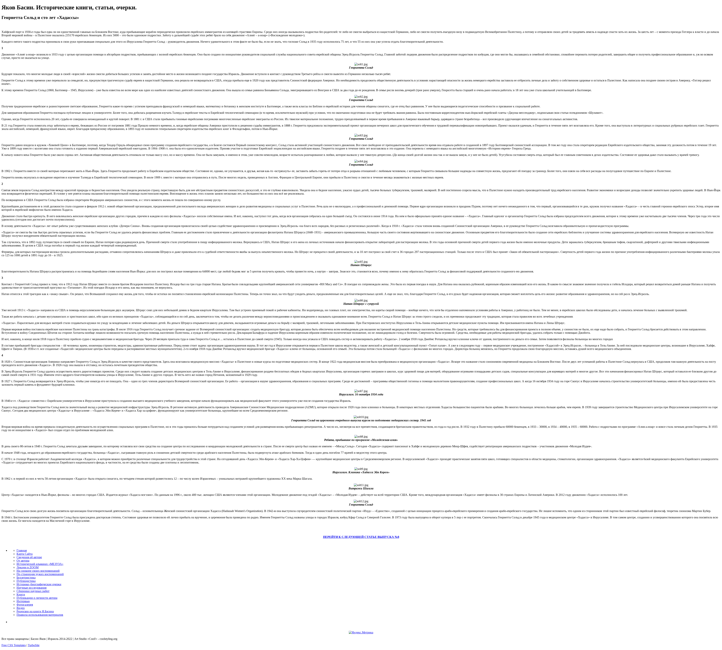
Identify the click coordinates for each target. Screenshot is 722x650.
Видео (21, 608)
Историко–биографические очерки (39, 584)
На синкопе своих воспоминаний (38, 570)
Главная (22, 550)
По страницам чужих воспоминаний (40, 574)
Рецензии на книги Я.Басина (35, 611)
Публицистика (26, 580)
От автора (23, 560)
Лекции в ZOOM (28, 567)
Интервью (23, 601)
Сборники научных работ (33, 591)
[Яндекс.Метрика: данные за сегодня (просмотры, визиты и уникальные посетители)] (361, 632)
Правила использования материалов (40, 614)
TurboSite (33, 645)
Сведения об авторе (29, 557)
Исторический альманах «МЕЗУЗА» (40, 564)
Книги (21, 594)
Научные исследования (31, 587)
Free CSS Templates (14, 645)
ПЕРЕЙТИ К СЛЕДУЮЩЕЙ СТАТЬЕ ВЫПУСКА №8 (361, 537)
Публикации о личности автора (37, 597)
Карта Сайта (25, 553)
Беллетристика (26, 577)
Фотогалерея (25, 604)
